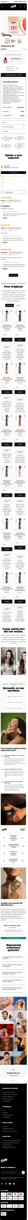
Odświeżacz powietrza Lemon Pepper (20, 534)
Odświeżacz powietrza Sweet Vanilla (7, 379)
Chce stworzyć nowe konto (9, 1131)
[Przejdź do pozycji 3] (19, 40)
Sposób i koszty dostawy (9, 1092)
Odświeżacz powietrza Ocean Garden (20, 482)
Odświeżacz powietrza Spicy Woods (20, 327)
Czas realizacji (6, 1101)
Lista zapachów (6, 1117)
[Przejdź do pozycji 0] (7, 40)
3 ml (17, 68)
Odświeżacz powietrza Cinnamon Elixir (20, 588)
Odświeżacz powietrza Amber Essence (6, 431)
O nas (4, 1110)
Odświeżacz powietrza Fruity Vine (20, 431)
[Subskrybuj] (23, 1172)
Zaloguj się (5, 1126)
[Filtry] (2, 192)
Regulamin (5, 1112)
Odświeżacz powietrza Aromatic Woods (20, 379)
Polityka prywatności (8, 1115)
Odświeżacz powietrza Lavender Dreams (7, 482)
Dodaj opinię (13, 172)
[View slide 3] (15, 1080)
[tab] (9, 305)
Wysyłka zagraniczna (8, 1096)
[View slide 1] (12, 1080)
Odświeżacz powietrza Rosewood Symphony (7, 535)
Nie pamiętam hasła (7, 1128)
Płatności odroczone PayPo (9, 1094)
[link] (11, 1140)
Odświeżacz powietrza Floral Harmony (7, 327)
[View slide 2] (13, 1080)
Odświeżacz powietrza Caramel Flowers (7, 588)
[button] (13, 177)
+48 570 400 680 (13, 1075)
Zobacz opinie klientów (13, 938)
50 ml (10, 68)
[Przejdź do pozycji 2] (13, 40)
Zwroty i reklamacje (7, 1099)
